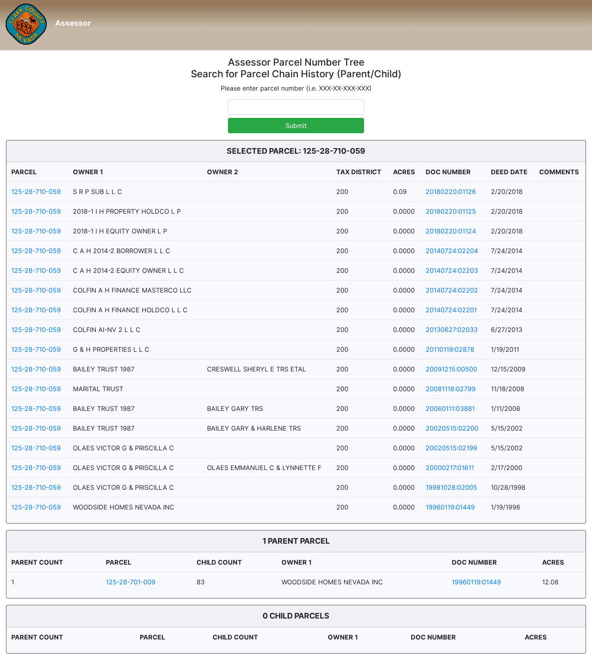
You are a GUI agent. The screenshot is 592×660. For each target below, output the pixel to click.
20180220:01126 (451, 192)
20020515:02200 (452, 428)
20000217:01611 (450, 468)
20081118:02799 (451, 389)
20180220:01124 (451, 231)
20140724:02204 (452, 251)
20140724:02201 (451, 310)
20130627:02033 (452, 330)
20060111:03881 (450, 408)
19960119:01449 (450, 507)
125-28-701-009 (130, 582)
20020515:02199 (451, 448)
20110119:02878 (450, 349)
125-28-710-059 (36, 192)
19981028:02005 (451, 487)
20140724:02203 (452, 270)
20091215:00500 (451, 369)
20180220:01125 (451, 211)
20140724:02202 (452, 290)
